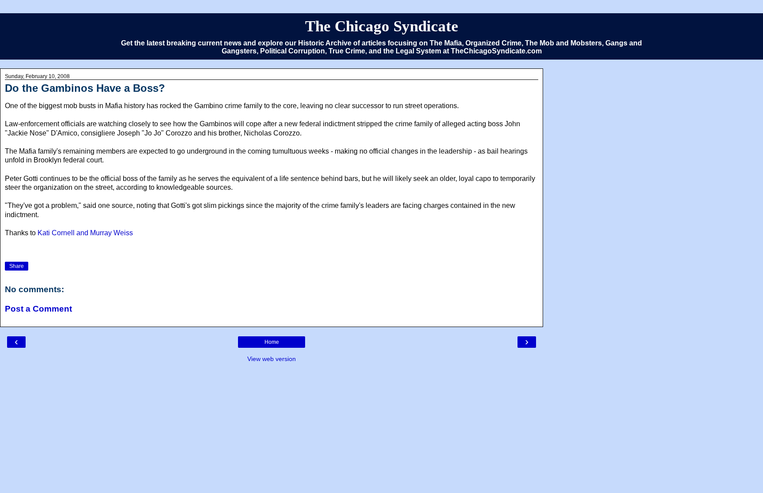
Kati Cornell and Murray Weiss (85, 233)
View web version (271, 358)
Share (16, 266)
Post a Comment (38, 308)
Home (271, 342)
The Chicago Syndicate (381, 26)
